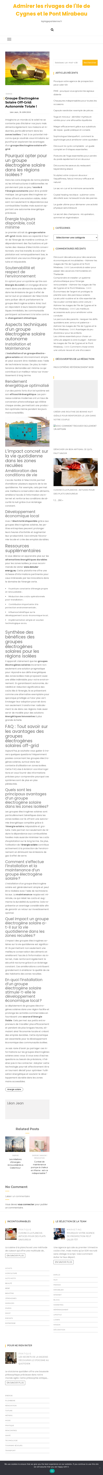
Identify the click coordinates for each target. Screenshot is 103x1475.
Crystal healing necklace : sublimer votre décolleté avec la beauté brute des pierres (75, 196)
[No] (99, 1467)
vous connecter (26, 1204)
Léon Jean (14, 112)
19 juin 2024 (25, 112)
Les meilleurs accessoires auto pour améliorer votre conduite (73, 312)
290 (60, 500)
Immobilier (59, 1290)
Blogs (56, 1300)
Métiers (8, 1415)
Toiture (8, 1411)
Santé (8, 1435)
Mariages (9, 1303)
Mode (8, 1420)
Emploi (57, 1275)
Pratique (25, 1229)
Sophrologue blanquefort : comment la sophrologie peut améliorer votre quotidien (76, 138)
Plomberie (10, 1401)
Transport (10, 1450)
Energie (9, 94)
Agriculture (11, 1273)
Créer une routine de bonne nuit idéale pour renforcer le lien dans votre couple (75, 416)
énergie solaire (30, 844)
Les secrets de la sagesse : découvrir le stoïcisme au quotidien (34, 1360)
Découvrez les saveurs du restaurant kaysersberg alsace (72, 167)
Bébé (7, 1288)
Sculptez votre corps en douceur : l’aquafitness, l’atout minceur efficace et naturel (74, 178)
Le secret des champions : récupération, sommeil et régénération (74, 216)
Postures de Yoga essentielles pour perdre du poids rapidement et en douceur (75, 157)
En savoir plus (15, 1255)
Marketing (74, 1229)
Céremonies (10, 1298)
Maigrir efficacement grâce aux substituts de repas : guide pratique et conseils (75, 128)
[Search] (52, 29)
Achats (8, 1268)
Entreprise (10, 1323)
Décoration (59, 1330)
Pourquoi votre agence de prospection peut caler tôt (73, 83)
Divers (8, 1308)
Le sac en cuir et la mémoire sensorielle (74, 188)
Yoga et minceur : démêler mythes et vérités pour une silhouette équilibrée (73, 119)
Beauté (8, 1283)
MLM (55, 1280)
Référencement (61, 1310)
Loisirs (57, 1320)
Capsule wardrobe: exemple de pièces (73, 110)
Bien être (9, 1293)
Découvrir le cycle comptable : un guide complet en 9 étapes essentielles (74, 148)
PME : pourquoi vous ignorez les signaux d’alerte (74, 93)
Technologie (11, 1440)
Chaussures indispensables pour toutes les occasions (75, 102)
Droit (8, 1313)
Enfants (9, 1318)
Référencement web (81, 367)
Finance (57, 1285)
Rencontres (11, 1430)
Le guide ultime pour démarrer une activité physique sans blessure (76, 206)
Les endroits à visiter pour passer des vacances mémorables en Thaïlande (75, 271)
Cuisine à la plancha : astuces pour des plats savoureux (32, 1236)
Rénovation (39, 1158)
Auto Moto (10, 1278)
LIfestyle (58, 1315)
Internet (58, 1295)
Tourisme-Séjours (13, 1445)
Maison (43, 1155)
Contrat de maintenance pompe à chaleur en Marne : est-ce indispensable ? (39, 1167)
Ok (52, 1471)
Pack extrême (61, 367)
